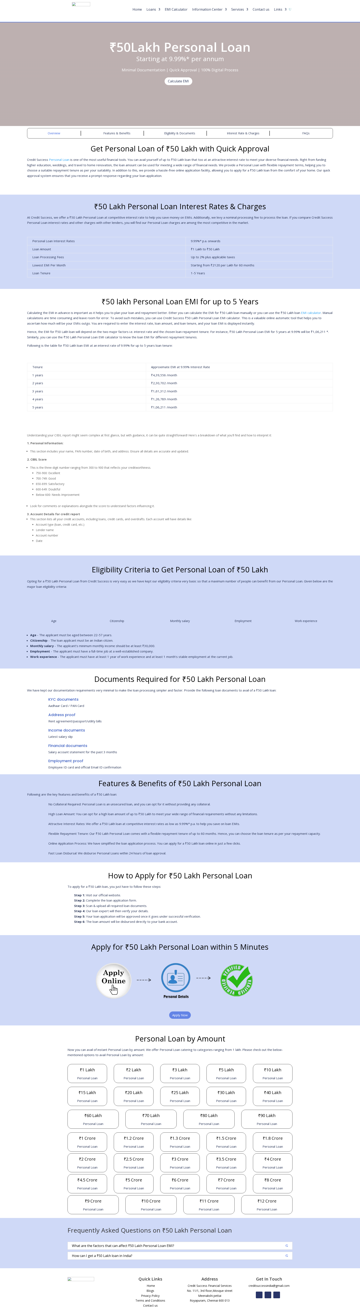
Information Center (207, 10)
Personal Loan (59, 159)
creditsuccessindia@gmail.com (269, 1286)
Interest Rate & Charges (242, 133)
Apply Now (180, 1015)
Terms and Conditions (150, 1300)
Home (137, 10)
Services (237, 10)
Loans (151, 10)
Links (278, 10)
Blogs (150, 1291)
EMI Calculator (176, 10)
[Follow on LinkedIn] (276, 1295)
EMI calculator (311, 313)
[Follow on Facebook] (259, 1295)
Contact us (261, 10)
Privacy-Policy (150, 1296)
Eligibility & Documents (179, 133)
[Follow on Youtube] (268, 1295)
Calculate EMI (178, 81)
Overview (54, 133)
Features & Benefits (116, 133)
